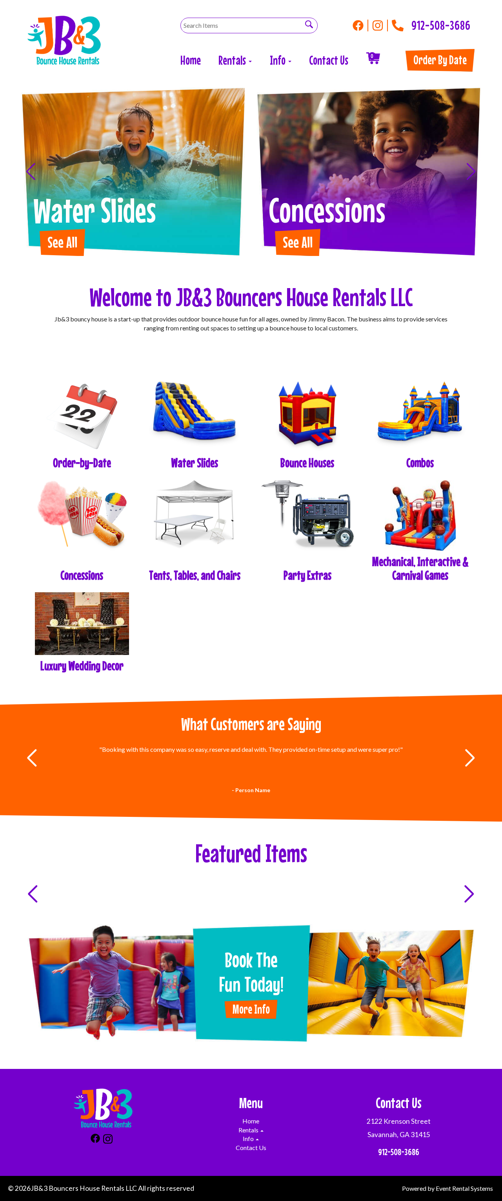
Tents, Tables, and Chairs (194, 575)
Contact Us (328, 60)
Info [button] (278, 60)
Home (190, 60)
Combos (420, 462)
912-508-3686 (441, 23)
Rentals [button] (233, 60)
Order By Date (440, 60)
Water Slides (194, 462)
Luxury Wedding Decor (82, 666)
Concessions (81, 575)
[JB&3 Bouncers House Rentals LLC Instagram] (380, 25)
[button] (30, 171)
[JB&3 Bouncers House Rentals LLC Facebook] (360, 25)
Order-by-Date (82, 462)
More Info (251, 1008)
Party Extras (307, 575)
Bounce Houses (307, 462)
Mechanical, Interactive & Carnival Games (420, 568)
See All (62, 242)
